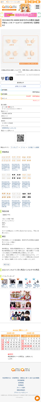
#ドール (6, 264)
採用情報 (21, 383)
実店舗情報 (21, 380)
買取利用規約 (21, 390)
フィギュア (14, 147)
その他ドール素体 (33, 147)
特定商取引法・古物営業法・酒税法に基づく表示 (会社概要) (21, 378)
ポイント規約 (21, 387)
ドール (23, 147)
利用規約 (21, 385)
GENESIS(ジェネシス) (9, 128)
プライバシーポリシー (21, 392)
